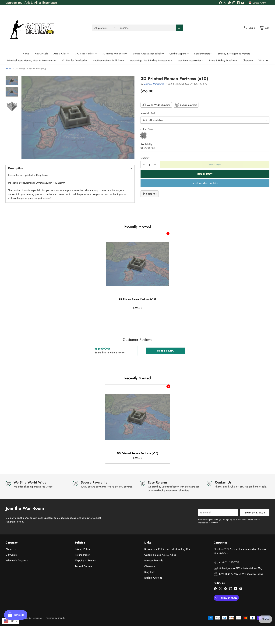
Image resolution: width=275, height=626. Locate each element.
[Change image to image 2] (12, 91)
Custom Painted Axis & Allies (160, 555)
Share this (151, 193)
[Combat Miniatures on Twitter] (224, 3)
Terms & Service (83, 566)
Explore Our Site (153, 578)
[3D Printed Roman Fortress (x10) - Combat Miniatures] (77, 117)
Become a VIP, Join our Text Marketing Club (167, 549)
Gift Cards (11, 555)
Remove (167, 233)
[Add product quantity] (155, 164)
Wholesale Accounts (17, 560)
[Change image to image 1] (12, 80)
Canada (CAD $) (260, 2)
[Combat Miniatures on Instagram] (233, 3)
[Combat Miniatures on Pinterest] (229, 3)
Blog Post (149, 572)
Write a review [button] (165, 350)
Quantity (145, 158)
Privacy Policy (82, 549)
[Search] (179, 28)
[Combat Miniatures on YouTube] (242, 3)
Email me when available (205, 183)
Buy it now (205, 174)
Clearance (149, 566)
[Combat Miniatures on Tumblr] (238, 3)
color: (147, 129)
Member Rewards (153, 560)
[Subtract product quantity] (143, 164)
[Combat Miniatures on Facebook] (220, 3)
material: (148, 113)
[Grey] (144, 135)
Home (8, 68)
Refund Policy (82, 555)
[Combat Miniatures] (33, 28)
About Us (10, 549)
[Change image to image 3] (12, 104)
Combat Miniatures (154, 83)
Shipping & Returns (85, 560)
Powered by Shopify (55, 617)
